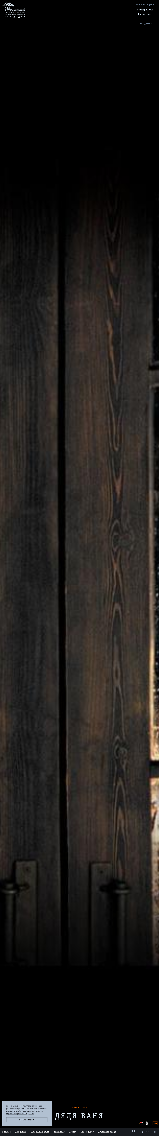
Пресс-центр (87, 1132)
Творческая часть (40, 1132)
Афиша (72, 1132)
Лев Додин (20, 1132)
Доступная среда (107, 1132)
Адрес (148, 1132)
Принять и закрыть (27, 1120)
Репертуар (59, 1132)
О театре (6, 1132)
